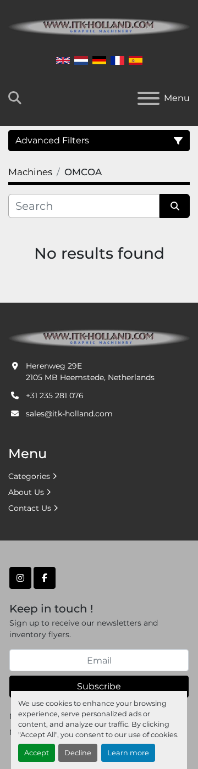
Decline (77, 753)
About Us (26, 492)
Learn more (128, 753)
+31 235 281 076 (55, 395)
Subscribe (99, 686)
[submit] (175, 206)
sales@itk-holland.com (69, 414)
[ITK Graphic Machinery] (99, 337)
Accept (36, 753)
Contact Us (29, 508)
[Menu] (149, 98)
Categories (29, 476)
